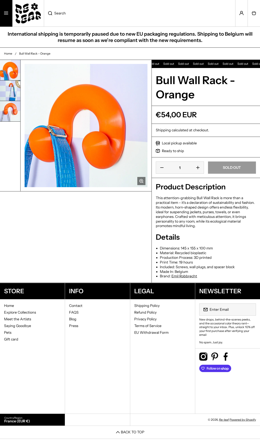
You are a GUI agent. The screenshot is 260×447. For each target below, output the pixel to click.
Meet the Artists (17, 319)
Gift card (11, 339)
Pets (7, 332)
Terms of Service (147, 326)
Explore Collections (20, 312)
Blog (72, 319)
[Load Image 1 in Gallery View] (10, 70)
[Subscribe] (250, 309)
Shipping (163, 130)
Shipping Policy (147, 305)
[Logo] (28, 13)
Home (8, 53)
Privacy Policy (145, 319)
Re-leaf (224, 420)
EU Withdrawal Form (151, 332)
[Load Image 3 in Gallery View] (10, 111)
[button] (254, 13)
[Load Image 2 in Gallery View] (10, 90)
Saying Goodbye (17, 326)
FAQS (74, 312)
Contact (75, 305)
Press (73, 326)
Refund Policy (145, 312)
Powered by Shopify (243, 420)
